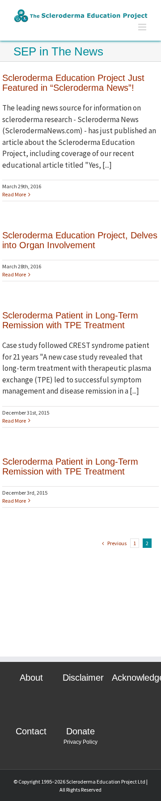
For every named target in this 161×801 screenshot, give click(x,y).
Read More (14, 194)
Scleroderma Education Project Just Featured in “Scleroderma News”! (73, 83)
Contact (31, 731)
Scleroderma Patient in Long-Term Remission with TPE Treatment (70, 320)
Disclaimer (83, 677)
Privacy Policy (80, 742)
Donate (80, 731)
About (31, 677)
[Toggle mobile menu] (143, 27)
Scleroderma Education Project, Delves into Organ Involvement (79, 240)
